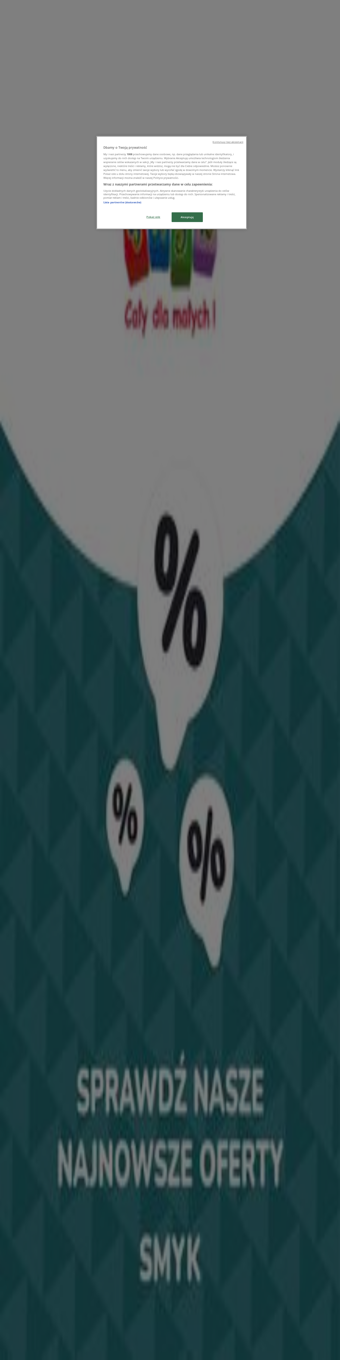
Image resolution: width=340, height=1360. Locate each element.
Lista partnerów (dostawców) (122, 202)
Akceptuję (187, 217)
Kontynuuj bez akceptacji (228, 142)
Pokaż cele (153, 217)
